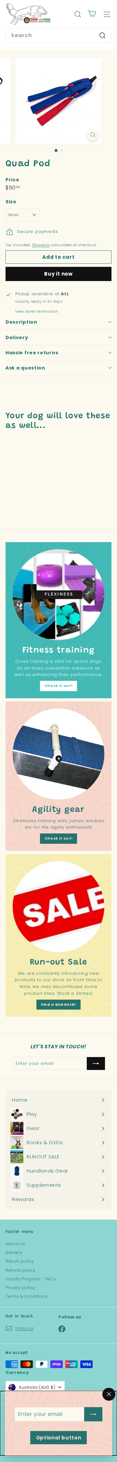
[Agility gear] (58, 754)
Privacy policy (20, 1287)
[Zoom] (93, 135)
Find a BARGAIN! (58, 1004)
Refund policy (20, 1270)
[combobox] (58, 35)
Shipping (41, 244)
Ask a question (25, 368)
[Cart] (91, 14)
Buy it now (58, 273)
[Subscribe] (93, 1414)
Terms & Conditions (27, 1296)
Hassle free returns (32, 352)
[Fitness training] (58, 594)
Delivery (17, 337)
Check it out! (58, 685)
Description (21, 322)
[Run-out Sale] (58, 906)
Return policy (20, 1261)
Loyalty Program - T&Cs (31, 1279)
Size (11, 201)
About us (15, 1243)
